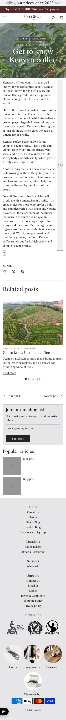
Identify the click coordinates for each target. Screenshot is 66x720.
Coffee (13, 667)
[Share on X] (13, 272)
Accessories (33, 667)
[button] (26, 379)
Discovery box (33, 694)
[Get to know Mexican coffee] (4, 396)
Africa (23, 39)
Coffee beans (39, 39)
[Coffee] (13, 654)
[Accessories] (33, 654)
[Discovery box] (33, 681)
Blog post (28, 458)
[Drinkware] (53, 654)
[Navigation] (4, 18)
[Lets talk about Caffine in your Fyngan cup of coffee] (61, 396)
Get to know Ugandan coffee (26, 353)
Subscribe (18, 438)
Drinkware (52, 667)
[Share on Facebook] (5, 272)
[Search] (53, 18)
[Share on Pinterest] (22, 272)
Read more (9, 373)
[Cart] (61, 18)
